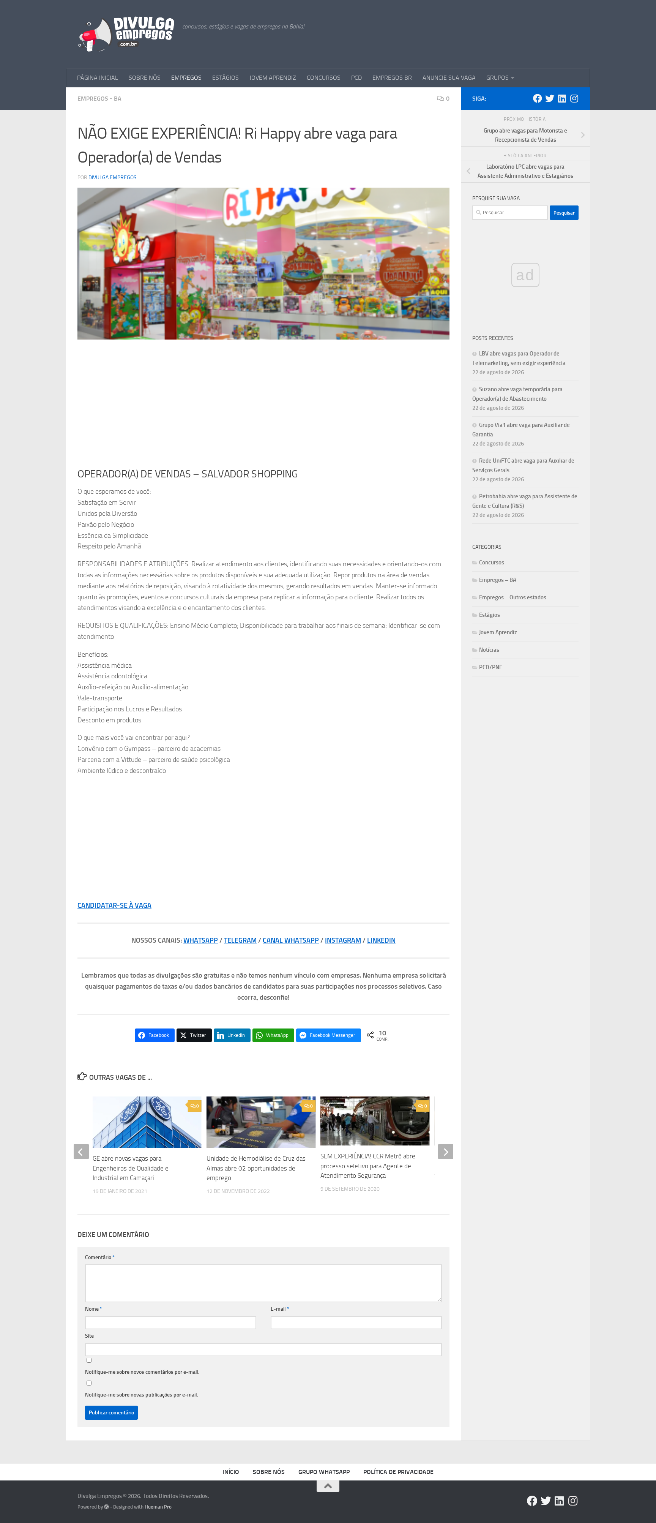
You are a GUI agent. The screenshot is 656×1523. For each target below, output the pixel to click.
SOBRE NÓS (145, 77)
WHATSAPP (200, 940)
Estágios (489, 614)
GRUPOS (497, 77)
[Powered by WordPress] (106, 1506)
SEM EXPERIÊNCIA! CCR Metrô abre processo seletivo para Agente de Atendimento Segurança (367, 1165)
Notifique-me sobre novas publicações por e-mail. (141, 1395)
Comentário (100, 1257)
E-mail (280, 1309)
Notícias (489, 649)
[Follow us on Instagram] (574, 98)
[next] (445, 1151)
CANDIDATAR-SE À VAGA (114, 905)
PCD (356, 77)
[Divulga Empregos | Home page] (126, 34)
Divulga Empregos (112, 177)
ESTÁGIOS (225, 77)
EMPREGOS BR (392, 77)
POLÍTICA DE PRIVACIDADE (398, 1472)
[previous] (81, 1151)
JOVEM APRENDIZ (272, 77)
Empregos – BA (497, 580)
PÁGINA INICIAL (97, 77)
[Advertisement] (263, 404)
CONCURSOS (324, 77)
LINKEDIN (381, 940)
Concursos (491, 562)
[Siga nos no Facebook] (537, 98)
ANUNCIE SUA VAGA (449, 77)
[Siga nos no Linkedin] (561, 98)
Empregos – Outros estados (512, 597)
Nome (93, 1309)
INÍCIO (231, 1472)
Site (89, 1336)
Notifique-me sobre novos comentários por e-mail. (142, 1372)
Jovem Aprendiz (498, 632)
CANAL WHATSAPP (291, 940)
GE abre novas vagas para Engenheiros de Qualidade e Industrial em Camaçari (131, 1168)
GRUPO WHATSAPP (324, 1472)
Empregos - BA (99, 98)
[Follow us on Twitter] (549, 98)
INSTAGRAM (343, 940)
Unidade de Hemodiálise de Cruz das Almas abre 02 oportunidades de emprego (256, 1168)
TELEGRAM (240, 940)
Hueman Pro (158, 1507)
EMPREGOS (186, 77)
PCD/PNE (490, 667)
